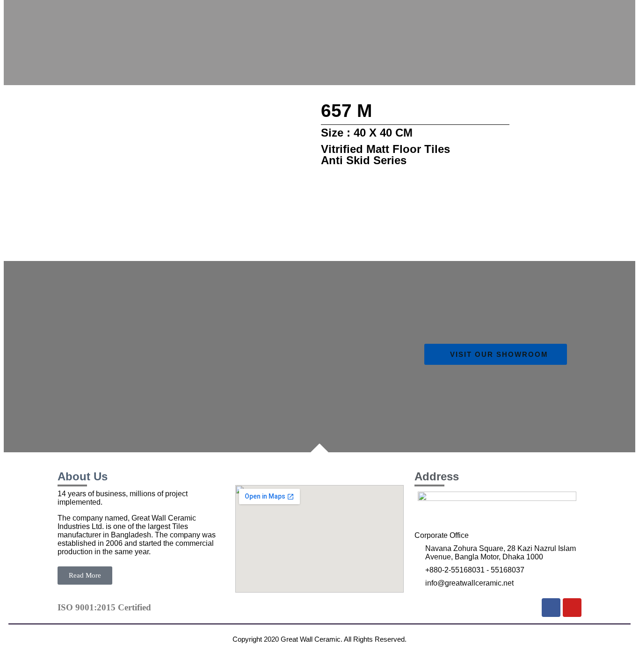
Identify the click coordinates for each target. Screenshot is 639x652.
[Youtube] (572, 607)
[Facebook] (551, 607)
